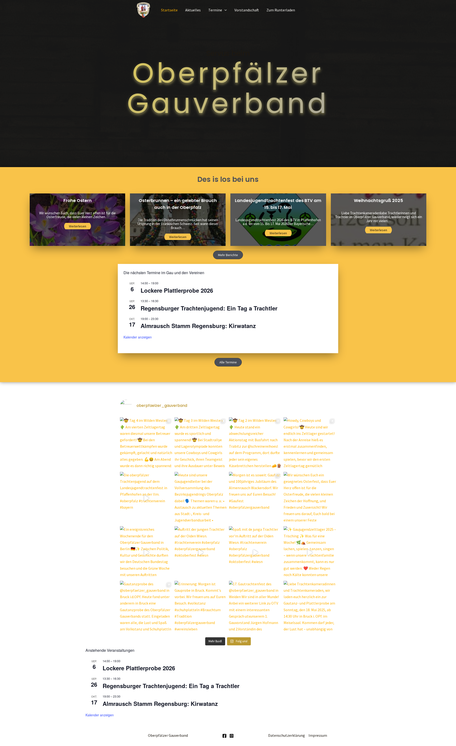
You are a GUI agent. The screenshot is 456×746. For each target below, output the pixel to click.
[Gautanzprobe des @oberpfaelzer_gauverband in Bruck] (146, 607)
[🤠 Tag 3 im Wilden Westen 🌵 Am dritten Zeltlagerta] (201, 443)
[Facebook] (224, 736)
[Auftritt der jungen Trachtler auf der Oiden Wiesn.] (201, 552)
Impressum (318, 735)
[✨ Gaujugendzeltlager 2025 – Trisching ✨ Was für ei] (310, 552)
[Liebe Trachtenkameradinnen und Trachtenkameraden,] (310, 607)
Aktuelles (193, 10)
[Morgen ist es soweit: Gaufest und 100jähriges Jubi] (255, 498)
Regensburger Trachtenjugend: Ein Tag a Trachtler (209, 308)
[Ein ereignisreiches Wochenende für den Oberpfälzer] (146, 552)
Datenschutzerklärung (286, 735)
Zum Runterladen (280, 10)
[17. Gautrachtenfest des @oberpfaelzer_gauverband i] (255, 607)
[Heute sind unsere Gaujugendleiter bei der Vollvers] (201, 498)
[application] (224, 10)
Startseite (169, 10)
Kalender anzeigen (138, 337)
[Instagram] (231, 736)
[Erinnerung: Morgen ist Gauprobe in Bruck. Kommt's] (201, 607)
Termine (215, 10)
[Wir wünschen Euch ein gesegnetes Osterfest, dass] (310, 498)
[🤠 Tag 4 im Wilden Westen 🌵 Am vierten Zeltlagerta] (146, 443)
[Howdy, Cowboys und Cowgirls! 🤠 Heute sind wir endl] (310, 443)
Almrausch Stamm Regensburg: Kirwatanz (198, 326)
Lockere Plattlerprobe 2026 (177, 290)
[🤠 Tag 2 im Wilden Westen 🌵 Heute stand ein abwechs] (255, 443)
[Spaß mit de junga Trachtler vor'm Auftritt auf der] (255, 552)
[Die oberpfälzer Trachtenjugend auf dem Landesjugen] (146, 498)
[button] (228, 255)
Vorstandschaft (246, 10)
